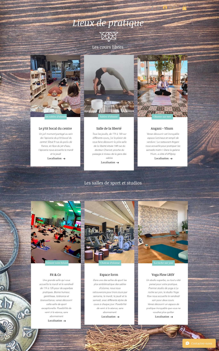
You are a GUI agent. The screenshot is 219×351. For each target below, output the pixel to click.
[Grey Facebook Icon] (152, 8)
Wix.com (114, 349)
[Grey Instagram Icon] (159, 8)
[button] (184, 7)
